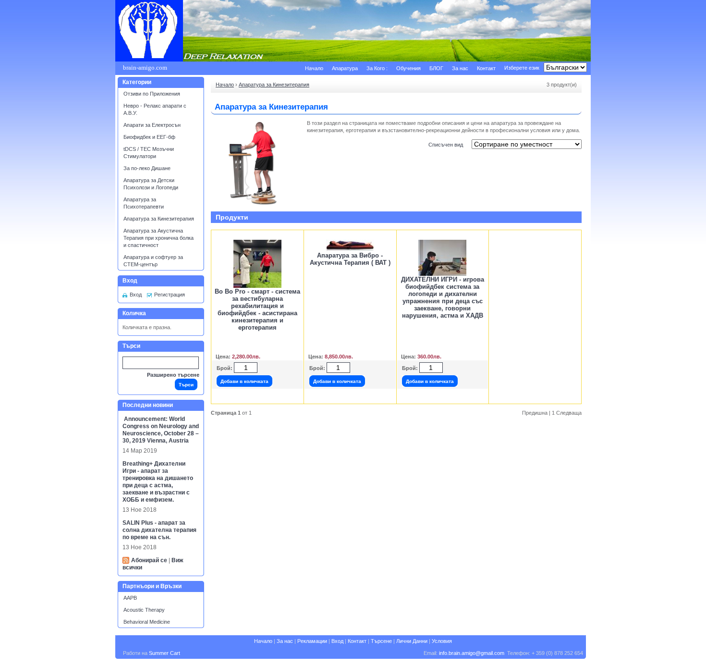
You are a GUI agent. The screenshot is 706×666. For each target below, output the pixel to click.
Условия (442, 641)
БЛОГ (436, 68)
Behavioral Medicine (146, 622)
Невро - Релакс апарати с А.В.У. (154, 109)
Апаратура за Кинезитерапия (158, 219)
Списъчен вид (445, 145)
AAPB (130, 598)
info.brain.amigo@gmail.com (471, 653)
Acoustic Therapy (144, 610)
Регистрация (169, 294)
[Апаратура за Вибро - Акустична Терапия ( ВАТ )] (350, 250)
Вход (136, 294)
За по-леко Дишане (146, 168)
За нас (460, 68)
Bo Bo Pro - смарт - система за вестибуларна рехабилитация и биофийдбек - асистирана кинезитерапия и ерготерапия (257, 309)
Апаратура (345, 68)
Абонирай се (149, 560)
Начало (314, 68)
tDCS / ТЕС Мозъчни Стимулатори (148, 152)
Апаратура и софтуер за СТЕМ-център (153, 260)
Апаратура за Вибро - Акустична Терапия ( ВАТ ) (350, 259)
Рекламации (312, 641)
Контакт (486, 68)
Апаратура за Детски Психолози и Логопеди (150, 183)
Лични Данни (411, 641)
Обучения (408, 68)
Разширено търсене (173, 375)
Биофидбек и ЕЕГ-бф (149, 137)
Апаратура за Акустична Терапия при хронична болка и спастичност (158, 238)
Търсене (381, 641)
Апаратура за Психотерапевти (143, 203)
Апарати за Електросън (152, 125)
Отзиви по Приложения (151, 94)
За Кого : (377, 68)
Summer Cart (164, 653)
